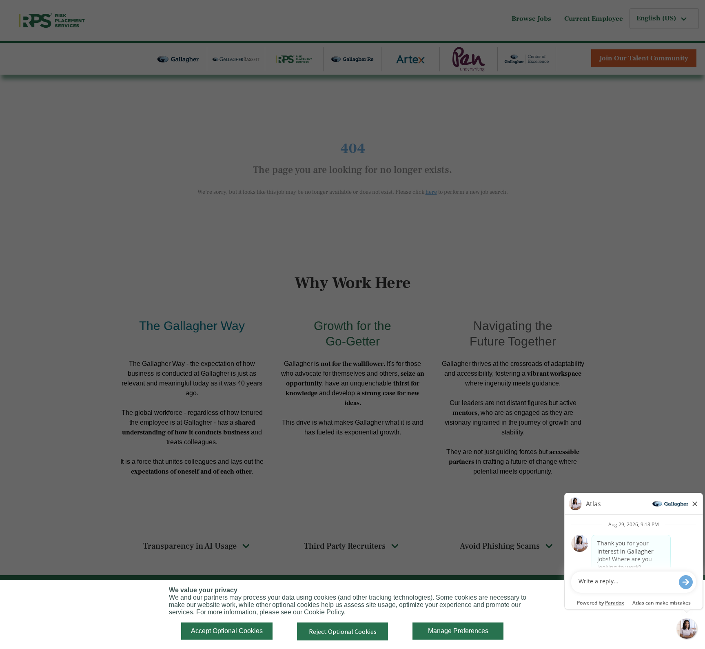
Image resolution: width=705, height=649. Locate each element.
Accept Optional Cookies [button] (227, 630)
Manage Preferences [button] (458, 630)
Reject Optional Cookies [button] (343, 631)
